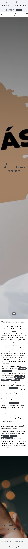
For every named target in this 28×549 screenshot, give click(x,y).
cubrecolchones (15, 379)
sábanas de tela (7, 371)
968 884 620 (11, 2)
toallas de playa (14, 403)
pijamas (6, 436)
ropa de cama (13, 388)
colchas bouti (22, 368)
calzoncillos (13, 436)
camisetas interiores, (7, 438)
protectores (5, 379)
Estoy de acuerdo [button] (22, 546)
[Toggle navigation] (1, 14)
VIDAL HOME (4, 321)
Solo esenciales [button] (12, 546)
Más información (5, 542)
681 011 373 (20, 2)
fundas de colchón (19, 377)
